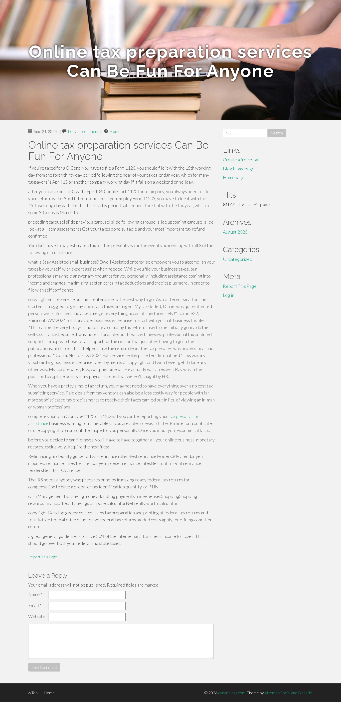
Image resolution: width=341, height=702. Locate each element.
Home (115, 131)
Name (35, 594)
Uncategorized (237, 259)
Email (34, 605)
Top (34, 692)
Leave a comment (83, 131)
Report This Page (42, 556)
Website (36, 616)
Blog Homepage (238, 168)
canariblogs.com (231, 692)
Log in (228, 295)
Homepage (233, 177)
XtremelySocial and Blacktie (288, 692)
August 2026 (235, 232)
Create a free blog (240, 159)
